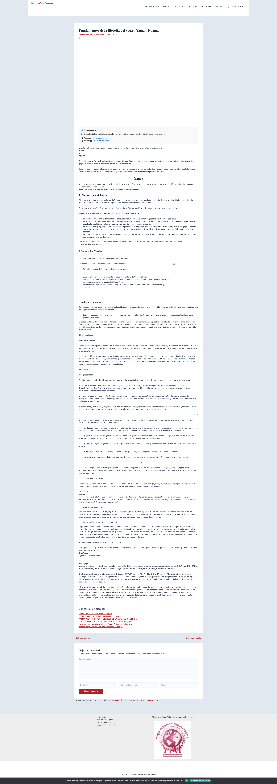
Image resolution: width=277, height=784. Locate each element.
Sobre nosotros (150, 6)
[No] (274, 781)
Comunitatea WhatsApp (103, 141)
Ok (187, 781)
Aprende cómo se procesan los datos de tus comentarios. (136, 700)
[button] (158, 6)
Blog (181, 6)
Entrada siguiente (194, 638)
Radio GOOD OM (196, 6)
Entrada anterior (82, 638)
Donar (209, 6)
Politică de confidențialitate (200, 781)
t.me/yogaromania (100, 138)
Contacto (219, 6)
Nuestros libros (169, 6)
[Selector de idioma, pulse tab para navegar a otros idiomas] (237, 6)
